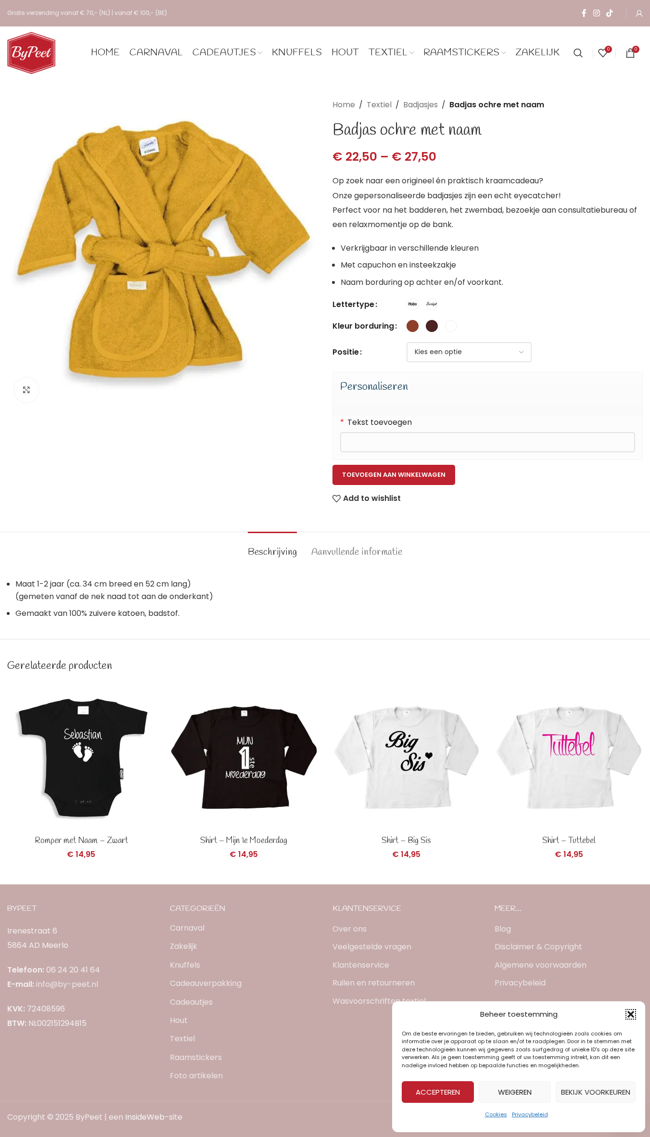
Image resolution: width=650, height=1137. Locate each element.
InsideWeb (145, 1117)
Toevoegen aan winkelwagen (394, 474)
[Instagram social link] (596, 13)
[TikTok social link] (609, 13)
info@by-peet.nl (67, 984)
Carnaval (187, 927)
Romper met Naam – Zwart (81, 840)
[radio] (413, 304)
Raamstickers (196, 1057)
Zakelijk (183, 946)
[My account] (639, 13)
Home (343, 104)
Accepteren (438, 1092)
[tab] (272, 547)
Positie (345, 352)
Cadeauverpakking (206, 983)
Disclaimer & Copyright (538, 947)
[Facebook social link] (584, 13)
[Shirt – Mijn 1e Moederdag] (244, 757)
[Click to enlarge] (26, 390)
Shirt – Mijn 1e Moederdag (243, 840)
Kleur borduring (363, 326)
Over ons (349, 929)
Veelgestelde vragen (371, 947)
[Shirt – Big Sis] (406, 757)
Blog (503, 929)
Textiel (379, 104)
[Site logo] (31, 52)
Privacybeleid (530, 1114)
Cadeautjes (191, 1002)
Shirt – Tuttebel (569, 840)
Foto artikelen (196, 1075)
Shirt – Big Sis (406, 840)
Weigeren (515, 1092)
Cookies (496, 1114)
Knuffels (185, 965)
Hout (179, 1020)
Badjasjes (420, 104)
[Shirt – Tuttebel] (569, 757)
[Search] (578, 53)
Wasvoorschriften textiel (379, 1001)
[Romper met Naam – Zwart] (81, 757)
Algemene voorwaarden (540, 965)
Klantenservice (360, 965)
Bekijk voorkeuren (595, 1092)
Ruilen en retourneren (373, 983)
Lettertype (353, 304)
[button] (631, 1014)
